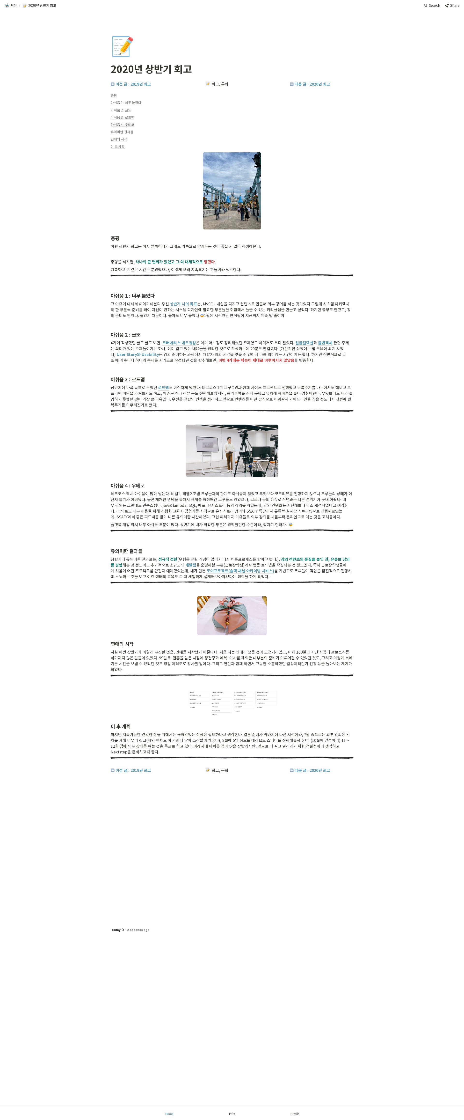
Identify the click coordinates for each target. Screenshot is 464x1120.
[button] (10, 5)
